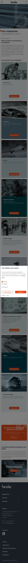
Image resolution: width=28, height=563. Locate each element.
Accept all (20, 292)
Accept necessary (7, 292)
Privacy (8, 295)
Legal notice (3, 295)
